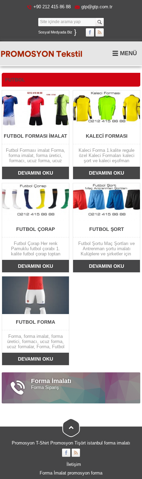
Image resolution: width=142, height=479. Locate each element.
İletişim (74, 464)
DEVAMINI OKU (35, 173)
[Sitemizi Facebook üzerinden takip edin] (90, 32)
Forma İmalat (53, 473)
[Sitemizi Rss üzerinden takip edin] (99, 32)
